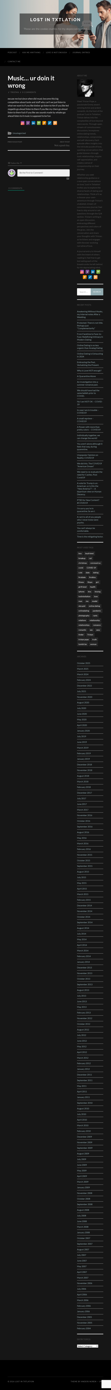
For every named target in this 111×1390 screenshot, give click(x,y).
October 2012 (83, 1024)
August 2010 (83, 1108)
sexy (98, 630)
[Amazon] (44, 123)
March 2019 (82, 747)
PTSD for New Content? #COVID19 (88, 501)
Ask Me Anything (31, 52)
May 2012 (81, 1046)
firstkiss (92, 577)
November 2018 (84, 770)
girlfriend (82, 587)
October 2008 (83, 1198)
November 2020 (84, 697)
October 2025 (83, 663)
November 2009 (84, 1142)
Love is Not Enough (56, 52)
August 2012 (83, 1029)
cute (80, 572)
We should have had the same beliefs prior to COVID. (88, 393)
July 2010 (81, 1114)
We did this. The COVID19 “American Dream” (89, 465)
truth (94, 639)
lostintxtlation (84, 596)
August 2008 (83, 1210)
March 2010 (82, 1125)
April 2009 (82, 1176)
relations (82, 620)
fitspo (90, 582)
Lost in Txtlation (55, 19)
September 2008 (84, 1204)
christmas (83, 563)
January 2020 (83, 730)
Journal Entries (81, 52)
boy (80, 553)
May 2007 (81, 1266)
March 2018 (82, 781)
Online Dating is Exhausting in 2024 (90, 355)
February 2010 (84, 1131)
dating (95, 572)
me (87, 601)
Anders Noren (88, 1381)
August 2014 (83, 928)
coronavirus (95, 563)
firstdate (82, 577)
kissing (97, 591)
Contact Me (14, 61)
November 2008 (84, 1193)
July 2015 (81, 877)
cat (90, 558)
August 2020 (83, 702)
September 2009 (84, 1148)
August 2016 (83, 832)
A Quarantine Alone (86, 376)
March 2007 (82, 1277)
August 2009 (83, 1153)
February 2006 (84, 1305)
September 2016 (84, 826)
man (80, 601)
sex (91, 630)
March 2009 (82, 1181)
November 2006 (84, 1283)
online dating (94, 606)
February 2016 (84, 849)
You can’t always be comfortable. (86, 529)
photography (84, 615)
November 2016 (84, 815)
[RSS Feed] (55, 123)
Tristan (14, 92)
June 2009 (82, 1165)
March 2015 (82, 894)
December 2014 (84, 905)
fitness (81, 582)
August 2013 (83, 990)
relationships (84, 625)
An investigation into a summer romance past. (87, 383)
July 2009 (81, 1159)
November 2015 (84, 854)
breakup (82, 558)
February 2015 (84, 899)
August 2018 (83, 776)
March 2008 (82, 1226)
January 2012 (83, 1069)
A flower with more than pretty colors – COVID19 (88, 428)
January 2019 (83, 759)
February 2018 (84, 787)
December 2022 (84, 685)
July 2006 (81, 1288)
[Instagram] (23, 123)
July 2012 (81, 1035)
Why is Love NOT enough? (89, 370)
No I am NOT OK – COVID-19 (90, 403)
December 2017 (84, 792)
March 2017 (82, 809)
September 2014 (84, 922)
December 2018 (84, 764)
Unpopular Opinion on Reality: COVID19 (87, 456)
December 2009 (84, 1136)
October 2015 (83, 860)
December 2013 (84, 967)
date (87, 572)
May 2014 (81, 939)
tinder (81, 634)
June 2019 (82, 742)
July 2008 (81, 1215)
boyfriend (89, 553)
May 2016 (81, 838)
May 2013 (81, 1007)
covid (81, 568)
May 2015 (81, 883)
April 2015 (82, 888)
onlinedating (84, 611)
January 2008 (83, 1232)
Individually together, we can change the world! (88, 436)
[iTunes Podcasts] (28, 123)
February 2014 (84, 956)
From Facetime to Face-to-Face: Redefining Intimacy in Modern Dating (90, 337)
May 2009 (81, 1170)
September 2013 (84, 984)
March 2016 (82, 843)
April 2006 (82, 1294)
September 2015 (84, 866)
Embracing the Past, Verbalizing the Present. (88, 363)
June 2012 (82, 1040)
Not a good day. (62, 144)
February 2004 (84, 1328)
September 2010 (84, 1102)
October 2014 (83, 916)
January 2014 (83, 962)
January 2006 (83, 1311)
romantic (82, 630)
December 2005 (84, 1317)
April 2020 (82, 725)
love (96, 596)
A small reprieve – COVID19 (85, 419)
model (94, 601)
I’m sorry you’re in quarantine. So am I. (86, 509)
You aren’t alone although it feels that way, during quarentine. (89, 446)
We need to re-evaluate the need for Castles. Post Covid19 (89, 474)
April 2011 (82, 1091)
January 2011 (83, 1097)
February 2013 (84, 1012)
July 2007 (81, 1255)
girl (97, 582)
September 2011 (84, 1080)
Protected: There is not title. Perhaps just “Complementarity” (90, 325)
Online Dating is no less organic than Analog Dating (89, 346)
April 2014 (82, 945)
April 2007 (82, 1272)
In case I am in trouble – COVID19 (88, 411)
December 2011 (84, 1074)
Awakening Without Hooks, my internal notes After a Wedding (90, 314)
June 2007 (82, 1260)
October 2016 (83, 821)
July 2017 (81, 798)
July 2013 (81, 995)
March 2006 (82, 1300)
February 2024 (84, 680)
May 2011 (81, 1086)
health (92, 587)
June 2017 (82, 804)
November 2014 (84, 911)
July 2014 (81, 933)
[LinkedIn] (33, 123)
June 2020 (82, 713)
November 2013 (84, 973)
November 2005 (84, 1322)
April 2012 (82, 1052)
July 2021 (81, 691)
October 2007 (83, 1238)
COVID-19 (91, 568)
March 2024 (82, 674)
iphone (81, 591)
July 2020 (81, 708)
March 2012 (82, 1057)
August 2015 (83, 871)
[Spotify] (39, 123)
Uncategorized (19, 133)
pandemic (97, 611)
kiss (89, 591)
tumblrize (83, 644)
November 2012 (84, 1018)
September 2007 (84, 1243)
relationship (95, 620)
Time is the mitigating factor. (90, 536)
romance (97, 625)
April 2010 (82, 1119)
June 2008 (82, 1221)
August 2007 (83, 1249)
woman (93, 644)
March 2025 (82, 668)
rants (95, 615)
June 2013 (82, 1001)
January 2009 (83, 1187)
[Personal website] (50, 123)
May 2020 (81, 719)
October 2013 (83, 978)
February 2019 (84, 753)
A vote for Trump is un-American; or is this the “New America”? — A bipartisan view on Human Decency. (89, 489)
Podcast (12, 52)
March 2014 (82, 950)
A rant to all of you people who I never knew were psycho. (89, 520)
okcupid (82, 606)
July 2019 (81, 736)
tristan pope (84, 639)
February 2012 (84, 1063)
